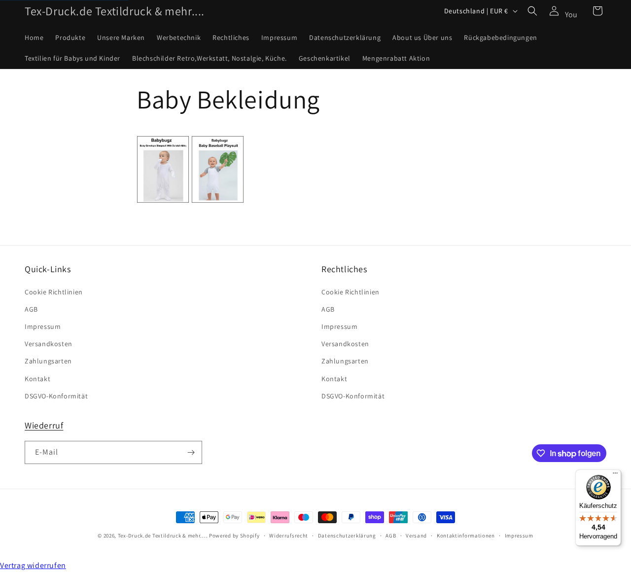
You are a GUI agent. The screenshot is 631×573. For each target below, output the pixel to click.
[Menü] (615, 475)
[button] (532, 11)
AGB (31, 309)
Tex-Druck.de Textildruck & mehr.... (163, 535)
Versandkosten (48, 343)
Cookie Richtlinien (54, 291)
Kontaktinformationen (466, 535)
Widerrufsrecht (288, 535)
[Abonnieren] (191, 452)
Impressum (43, 326)
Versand (416, 535)
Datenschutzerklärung (347, 535)
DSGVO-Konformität (56, 396)
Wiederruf (44, 425)
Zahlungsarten (48, 361)
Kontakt (37, 378)
